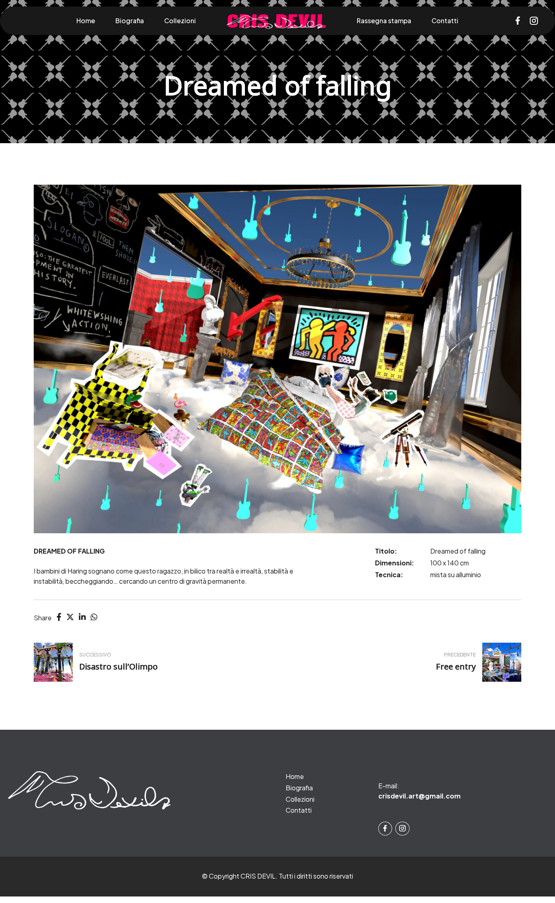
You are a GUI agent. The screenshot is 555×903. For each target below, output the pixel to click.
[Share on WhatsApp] (94, 617)
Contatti (444, 20)
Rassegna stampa (384, 20)
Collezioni (180, 20)
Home (85, 20)
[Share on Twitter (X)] (70, 617)
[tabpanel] (277, 359)
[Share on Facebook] (58, 617)
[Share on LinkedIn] (82, 617)
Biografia (129, 20)
